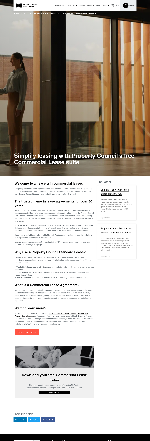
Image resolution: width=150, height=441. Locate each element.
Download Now (54, 392)
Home (18, 13)
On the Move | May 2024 (31, 13)
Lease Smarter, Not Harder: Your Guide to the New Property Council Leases (51, 314)
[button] (20, 419)
